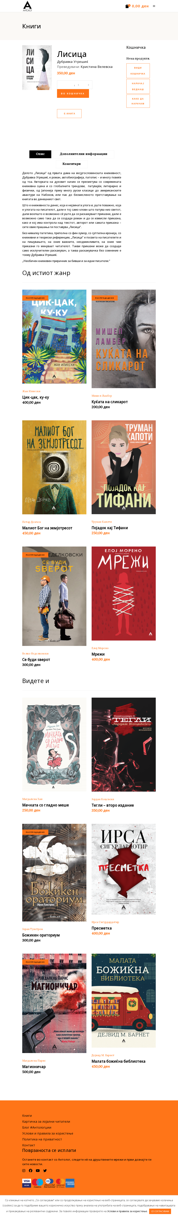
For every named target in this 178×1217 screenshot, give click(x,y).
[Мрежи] (124, 594)
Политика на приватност (42, 1139)
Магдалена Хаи (32, 799)
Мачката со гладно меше (45, 805)
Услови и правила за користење (47, 1133)
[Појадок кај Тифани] (124, 467)
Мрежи (98, 654)
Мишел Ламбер (102, 395)
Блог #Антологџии (36, 1127)
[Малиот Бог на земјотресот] (54, 467)
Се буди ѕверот (36, 659)
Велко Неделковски (35, 653)
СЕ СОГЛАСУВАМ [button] (160, 1211)
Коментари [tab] (72, 164)
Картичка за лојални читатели (46, 1121)
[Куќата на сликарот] (124, 339)
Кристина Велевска (97, 66)
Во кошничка (73, 94)
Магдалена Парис (34, 1060)
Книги (27, 1115)
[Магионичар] (54, 1003)
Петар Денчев (31, 522)
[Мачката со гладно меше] (54, 744)
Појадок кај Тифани (110, 527)
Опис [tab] (40, 154)
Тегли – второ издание (113, 805)
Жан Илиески (31, 391)
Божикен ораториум (41, 935)
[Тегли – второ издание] (124, 745)
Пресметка (102, 928)
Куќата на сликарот (110, 401)
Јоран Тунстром (32, 929)
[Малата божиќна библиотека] (124, 1001)
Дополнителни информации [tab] (83, 154)
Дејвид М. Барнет (103, 1055)
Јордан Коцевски (103, 799)
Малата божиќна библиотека (118, 1061)
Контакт (28, 1145)
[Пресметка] (124, 869)
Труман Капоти (102, 521)
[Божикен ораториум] (54, 872)
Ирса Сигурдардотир (105, 922)
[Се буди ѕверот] (54, 596)
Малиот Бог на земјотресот (47, 527)
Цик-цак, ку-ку (35, 397)
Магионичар (34, 1066)
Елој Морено (100, 648)
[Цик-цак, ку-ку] (54, 337)
